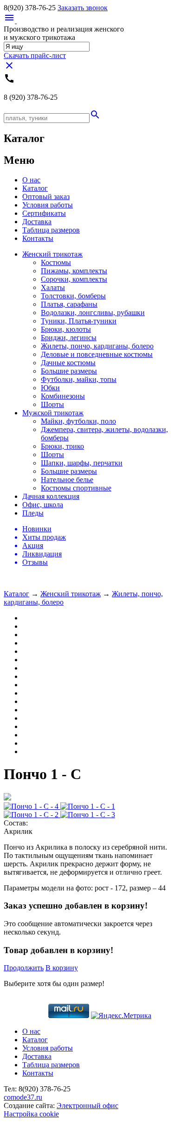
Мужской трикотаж (53, 413)
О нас (31, 180)
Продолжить (24, 968)
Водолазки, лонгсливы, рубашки (93, 312)
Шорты (52, 404)
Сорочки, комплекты (74, 279)
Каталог (35, 188)
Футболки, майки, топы (78, 379)
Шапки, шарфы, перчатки (81, 463)
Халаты (53, 287)
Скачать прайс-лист (35, 55)
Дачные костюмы (68, 363)
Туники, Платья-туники (78, 321)
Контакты (37, 238)
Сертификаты (44, 213)
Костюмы (56, 262)
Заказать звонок (83, 8)
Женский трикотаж (52, 254)
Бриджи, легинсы (69, 338)
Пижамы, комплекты (74, 271)
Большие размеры (69, 371)
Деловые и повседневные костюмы (97, 354)
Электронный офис (87, 1105)
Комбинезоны (63, 396)
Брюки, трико (62, 446)
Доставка (37, 222)
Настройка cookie (31, 1114)
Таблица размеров (51, 230)
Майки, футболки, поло (78, 421)
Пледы (33, 513)
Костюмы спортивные (76, 488)
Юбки (50, 388)
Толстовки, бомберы (73, 296)
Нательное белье (67, 480)
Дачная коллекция (50, 496)
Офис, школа (42, 505)
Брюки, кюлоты (66, 329)
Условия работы (47, 205)
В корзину (61, 968)
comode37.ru (23, 1097)
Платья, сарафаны (69, 304)
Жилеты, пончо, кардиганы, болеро (97, 346)
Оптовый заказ (46, 196)
